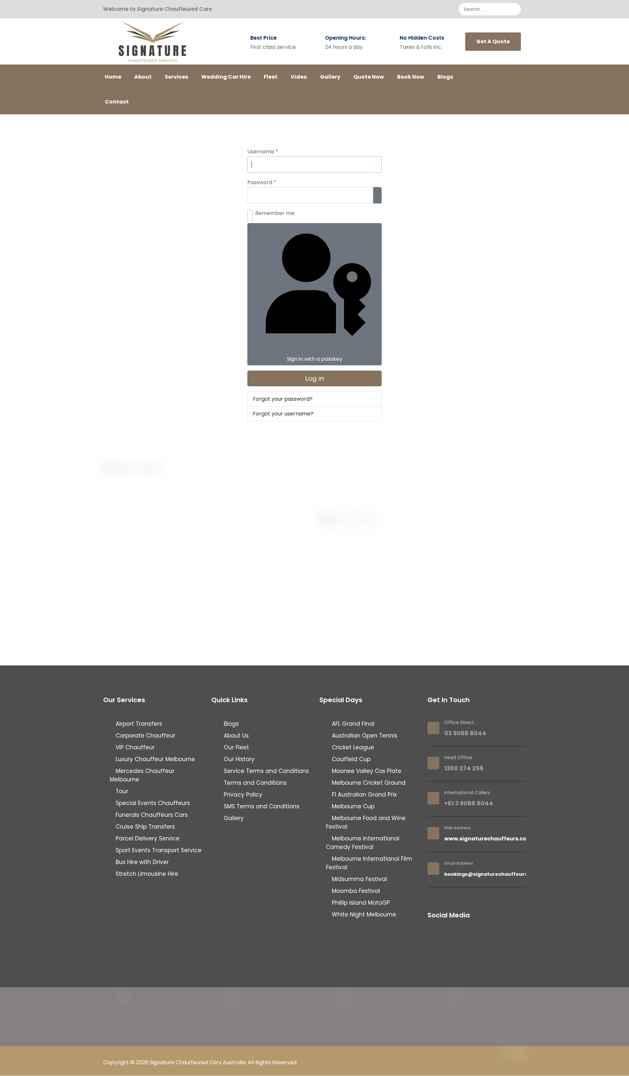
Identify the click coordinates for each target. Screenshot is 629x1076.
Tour (121, 791)
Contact (117, 102)
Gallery (330, 77)
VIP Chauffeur (134, 747)
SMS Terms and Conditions (260, 806)
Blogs (445, 77)
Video (299, 77)
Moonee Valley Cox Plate (365, 771)
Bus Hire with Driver (141, 862)
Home (113, 77)
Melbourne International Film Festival (369, 863)
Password (261, 182)
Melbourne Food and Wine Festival (366, 822)
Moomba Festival (355, 891)
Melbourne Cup (352, 806)
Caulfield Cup (350, 759)
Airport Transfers (138, 724)
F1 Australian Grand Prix (363, 794)
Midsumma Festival (358, 879)
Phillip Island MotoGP (360, 903)
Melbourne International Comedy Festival (362, 843)
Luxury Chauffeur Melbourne (154, 759)
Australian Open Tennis (363, 736)
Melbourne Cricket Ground (368, 783)
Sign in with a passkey (314, 359)
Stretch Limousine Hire (146, 874)
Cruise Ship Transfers (144, 827)
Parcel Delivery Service (147, 838)
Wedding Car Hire (226, 77)
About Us (235, 736)
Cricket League (352, 747)
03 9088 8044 (465, 733)
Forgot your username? (283, 413)
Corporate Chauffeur (144, 736)
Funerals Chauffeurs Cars (151, 815)
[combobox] (490, 9)
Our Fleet (235, 747)
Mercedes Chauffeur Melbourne (142, 775)
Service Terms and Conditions (265, 771)
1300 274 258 (464, 768)
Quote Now (368, 77)
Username (262, 151)
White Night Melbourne (363, 914)
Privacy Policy (242, 794)
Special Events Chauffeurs (152, 803)
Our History (238, 759)
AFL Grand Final (352, 724)
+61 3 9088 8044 (468, 803)
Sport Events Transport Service (157, 850)
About (143, 77)
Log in (314, 378)
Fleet (270, 77)
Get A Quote (493, 41)
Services (176, 77)
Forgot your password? (283, 399)
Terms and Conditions (254, 783)
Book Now (410, 77)
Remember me (275, 213)
